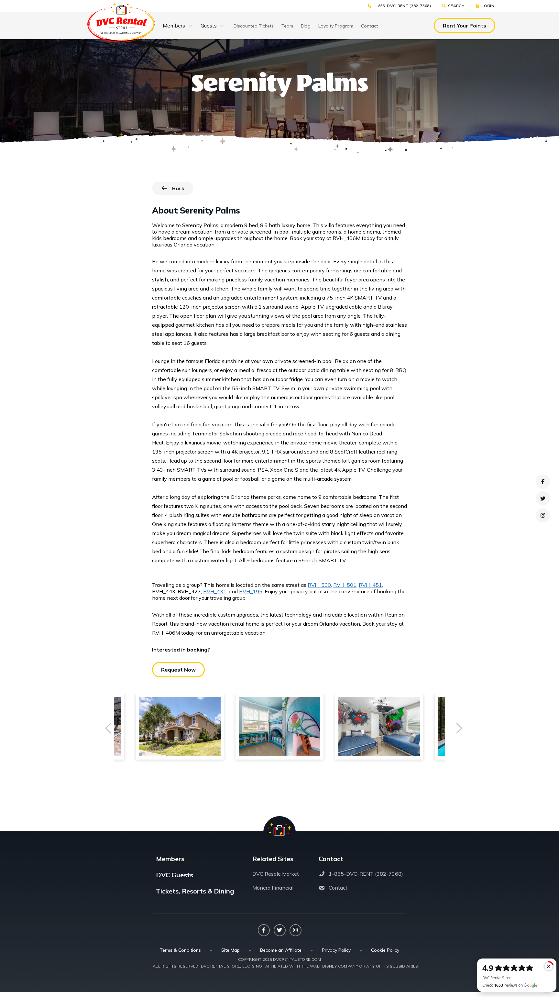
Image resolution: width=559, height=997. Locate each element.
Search (456, 5)
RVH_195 (250, 591)
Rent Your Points (464, 25)
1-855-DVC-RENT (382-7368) (402, 5)
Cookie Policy (385, 950)
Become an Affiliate (280, 950)
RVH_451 (370, 585)
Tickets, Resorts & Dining (195, 891)
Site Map (230, 950)
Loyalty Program (335, 26)
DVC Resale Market (275, 874)
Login (488, 5)
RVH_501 (344, 585)
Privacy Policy (336, 950)
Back (182, 190)
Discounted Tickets (254, 26)
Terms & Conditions (180, 950)
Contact (369, 26)
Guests (209, 25)
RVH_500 (319, 585)
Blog (306, 26)
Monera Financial (272, 887)
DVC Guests (174, 875)
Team (287, 26)
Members (174, 25)
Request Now (178, 669)
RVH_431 (214, 591)
